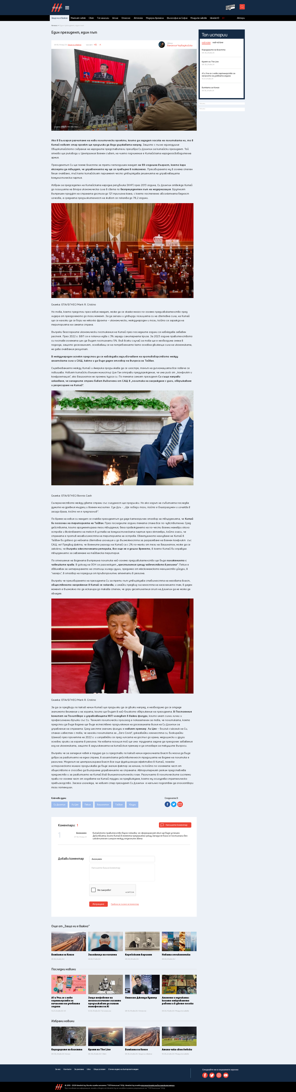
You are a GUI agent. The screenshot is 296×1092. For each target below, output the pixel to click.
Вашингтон (103, 804)
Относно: (126, 18)
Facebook (205, 1075)
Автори (241, 18)
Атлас (115, 18)
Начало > (55, 25)
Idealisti (58, 1087)
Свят (91, 18)
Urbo (88, 1069)
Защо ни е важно (59, 18)
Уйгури (132, 804)
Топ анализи (103, 18)
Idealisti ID (214, 18)
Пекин (88, 804)
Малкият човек (78, 18)
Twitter (212, 1075)
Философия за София (177, 18)
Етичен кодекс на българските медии (123, 1069)
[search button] (242, 6)
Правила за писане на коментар (125, 904)
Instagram (219, 1075)
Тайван (119, 804)
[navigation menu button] (67, 8)
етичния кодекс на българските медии (158, 1085)
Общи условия (99, 1069)
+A (95, 44)
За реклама (79, 1069)
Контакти (67, 1069)
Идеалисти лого (56, 7)
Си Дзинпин (59, 804)
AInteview (138, 18)
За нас (57, 1069)
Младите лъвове (199, 18)
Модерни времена (155, 18)
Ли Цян (75, 804)
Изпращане (98, 904)
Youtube (225, 1075)
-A (100, 44)
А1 (223, 18)
